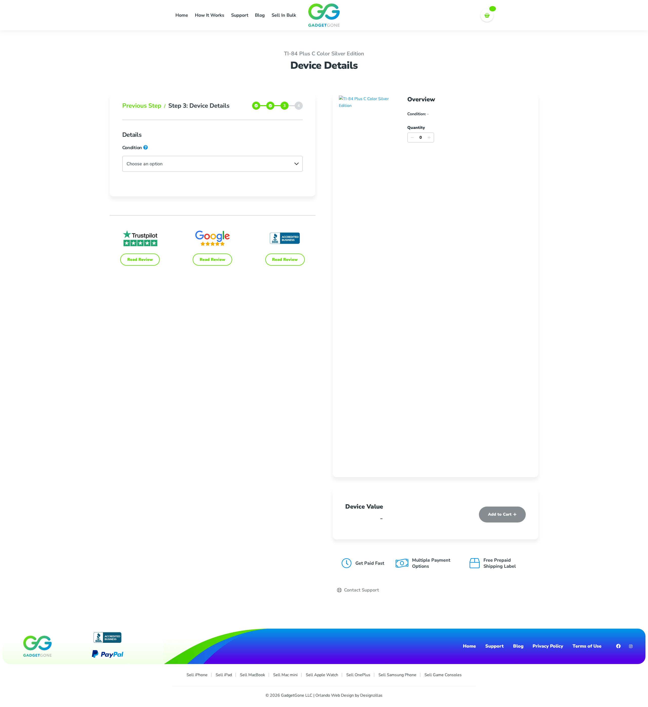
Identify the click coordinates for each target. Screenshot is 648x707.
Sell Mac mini (285, 675)
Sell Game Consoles (443, 675)
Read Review (140, 259)
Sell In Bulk (284, 15)
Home (181, 15)
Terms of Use (587, 646)
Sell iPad (224, 675)
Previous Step (144, 106)
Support (239, 15)
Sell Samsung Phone (397, 675)
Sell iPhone (197, 675)
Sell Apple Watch (322, 675)
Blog (260, 15)
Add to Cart (500, 514)
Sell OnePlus (358, 675)
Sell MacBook (252, 675)
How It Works (209, 15)
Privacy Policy (548, 646)
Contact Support (361, 590)
